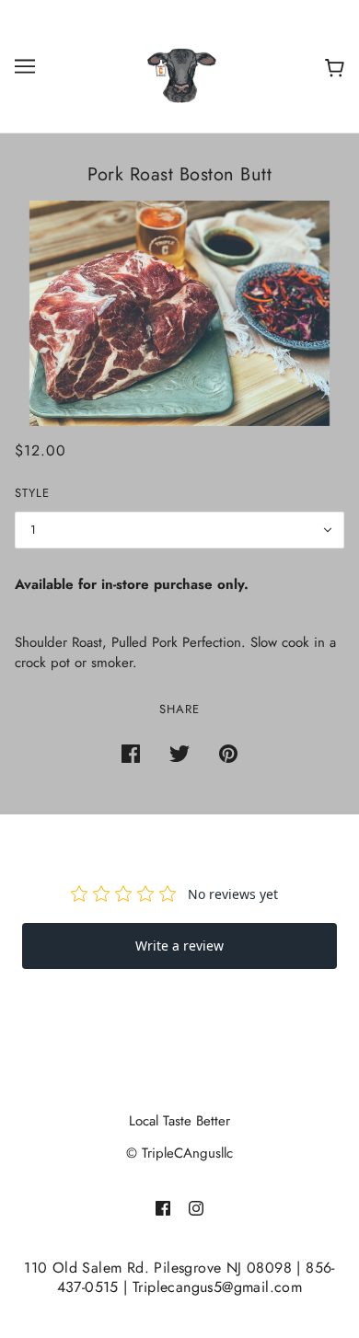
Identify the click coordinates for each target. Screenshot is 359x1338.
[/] (179, 64)
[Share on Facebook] (131, 753)
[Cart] (331, 66)
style (32, 493)
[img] (163, 1208)
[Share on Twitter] (179, 753)
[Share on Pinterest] (228, 753)
